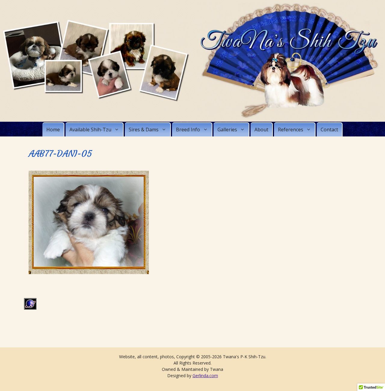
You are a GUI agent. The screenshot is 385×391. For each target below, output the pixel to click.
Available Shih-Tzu (90, 129)
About (261, 129)
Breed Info (188, 129)
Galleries (227, 129)
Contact (329, 129)
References (290, 129)
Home (53, 129)
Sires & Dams (144, 129)
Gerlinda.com (205, 375)
